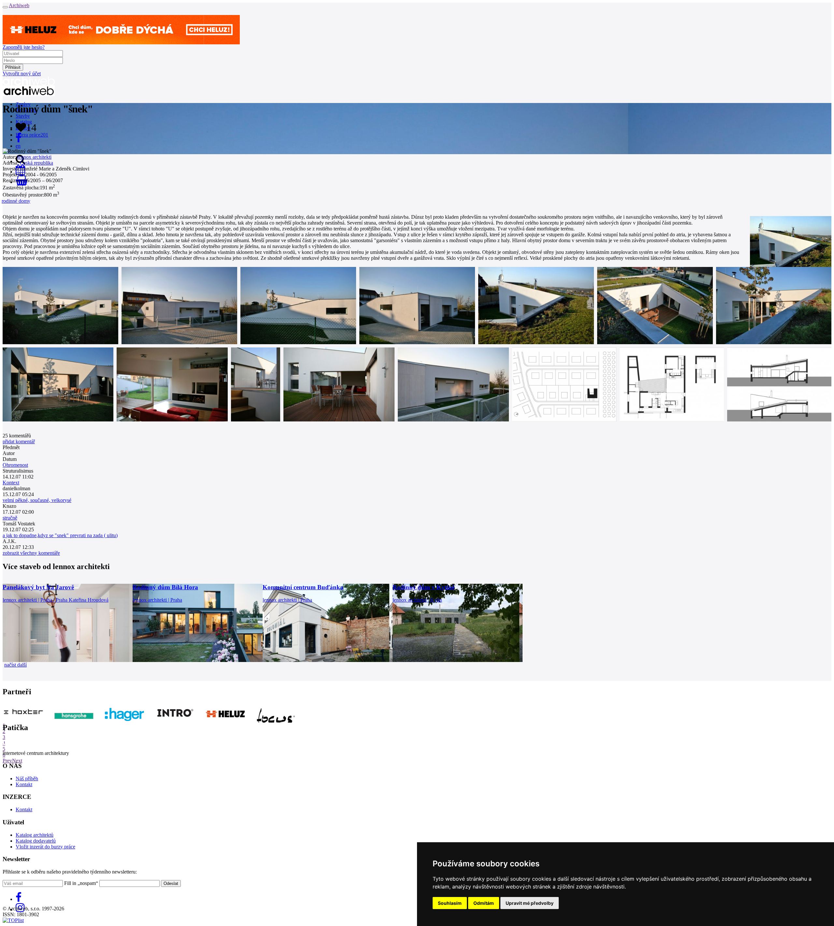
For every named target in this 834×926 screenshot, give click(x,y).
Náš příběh (27, 778)
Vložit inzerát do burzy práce (45, 846)
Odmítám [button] (483, 903)
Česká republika (36, 163)
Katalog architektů (34, 835)
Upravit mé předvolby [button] (530, 903)
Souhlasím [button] (450, 903)
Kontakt (24, 784)
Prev (7, 760)
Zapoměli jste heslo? (24, 47)
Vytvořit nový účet (22, 73)
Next (17, 760)
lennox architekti (34, 157)
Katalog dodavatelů (36, 841)
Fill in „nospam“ (81, 883)
